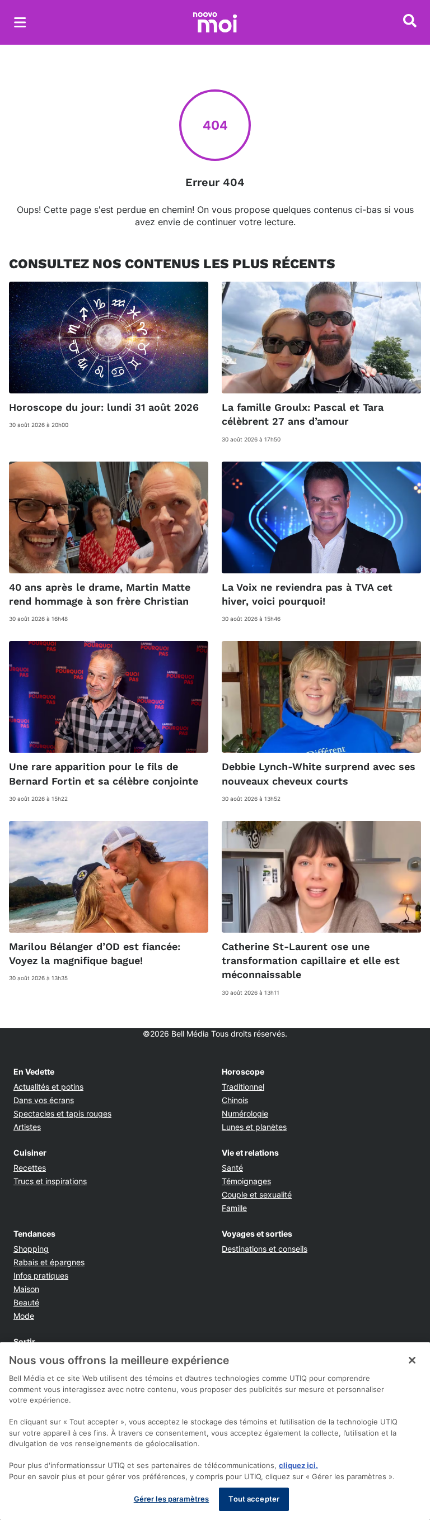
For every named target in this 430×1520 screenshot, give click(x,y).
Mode (23, 1315)
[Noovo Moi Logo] (215, 22)
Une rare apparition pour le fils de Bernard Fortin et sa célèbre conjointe (103, 773)
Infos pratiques (40, 1275)
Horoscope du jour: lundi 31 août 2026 (104, 407)
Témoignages (246, 1181)
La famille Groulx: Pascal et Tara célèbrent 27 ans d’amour (303, 414)
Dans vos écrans (43, 1100)
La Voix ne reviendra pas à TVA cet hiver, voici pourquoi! (307, 594)
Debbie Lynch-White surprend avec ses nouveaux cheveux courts (318, 773)
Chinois (235, 1100)
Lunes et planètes (254, 1127)
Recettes (29, 1167)
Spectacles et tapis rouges (62, 1113)
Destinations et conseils (264, 1248)
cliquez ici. (298, 1465)
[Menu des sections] (20, 22)
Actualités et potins (48, 1086)
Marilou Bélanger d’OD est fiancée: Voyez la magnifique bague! (94, 953)
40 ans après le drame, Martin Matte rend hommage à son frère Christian (99, 594)
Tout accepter (253, 1498)
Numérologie (245, 1113)
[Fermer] (412, 1360)
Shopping (31, 1248)
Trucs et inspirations (50, 1181)
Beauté (26, 1302)
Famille (234, 1208)
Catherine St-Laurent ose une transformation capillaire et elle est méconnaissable (311, 960)
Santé (232, 1167)
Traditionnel (243, 1086)
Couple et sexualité (257, 1194)
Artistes (27, 1127)
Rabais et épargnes (49, 1262)
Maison (26, 1289)
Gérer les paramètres (171, 1498)
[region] (215, 1431)
